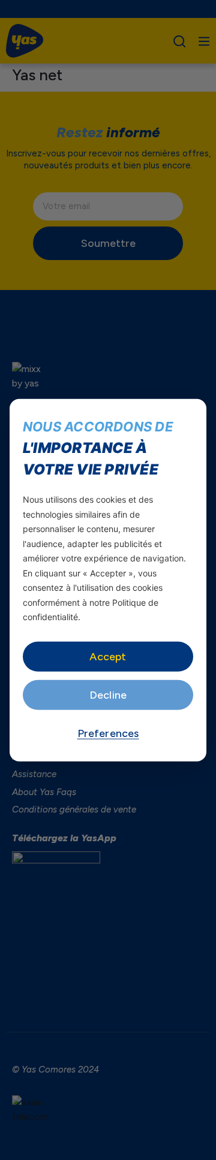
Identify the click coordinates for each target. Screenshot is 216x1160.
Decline (108, 694)
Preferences (108, 732)
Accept (107, 656)
